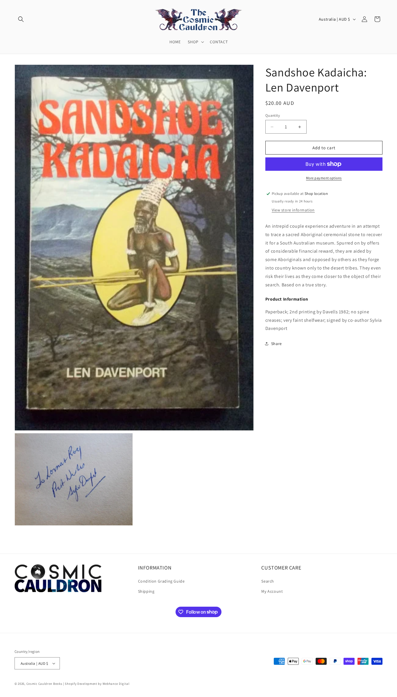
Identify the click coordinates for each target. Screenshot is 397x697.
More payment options (324, 178)
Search (267, 580)
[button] (21, 19)
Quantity (272, 115)
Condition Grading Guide (161, 580)
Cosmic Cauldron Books (44, 684)
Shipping (146, 591)
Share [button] (276, 343)
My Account (272, 591)
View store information (293, 210)
